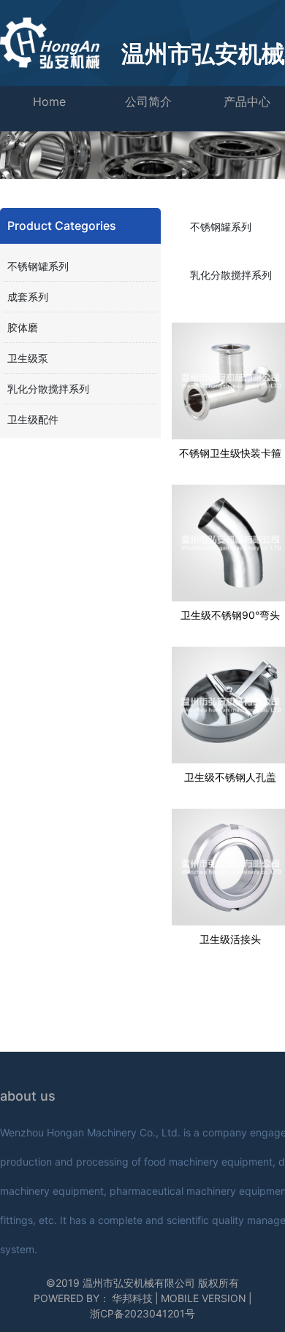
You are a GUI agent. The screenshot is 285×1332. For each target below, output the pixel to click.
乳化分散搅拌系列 (48, 388)
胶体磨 (22, 327)
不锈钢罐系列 (38, 266)
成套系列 (27, 296)
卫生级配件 (32, 419)
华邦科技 (132, 1298)
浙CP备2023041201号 (142, 1313)
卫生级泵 (27, 358)
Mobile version (203, 1298)
